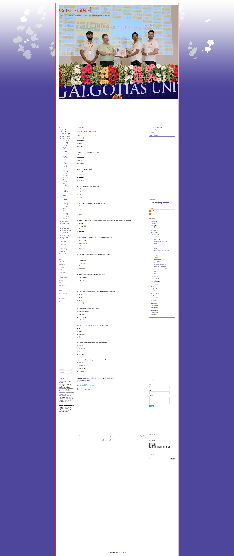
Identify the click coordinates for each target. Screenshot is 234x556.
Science (61, 296)
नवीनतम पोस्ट (81, 436)
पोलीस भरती (61, 262)
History (60, 282)
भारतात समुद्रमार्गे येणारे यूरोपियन (65, 204)
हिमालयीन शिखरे (65, 180)
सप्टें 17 (65, 145)
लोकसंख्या (61, 404)
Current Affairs (62, 272)
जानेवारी (154, 300)
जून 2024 (64, 226)
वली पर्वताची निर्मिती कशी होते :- (65, 191)
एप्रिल (154, 293)
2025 (62, 129)
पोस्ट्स (62, 369)
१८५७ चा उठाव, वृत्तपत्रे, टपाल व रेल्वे (159, 203)
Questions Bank (85, 380)
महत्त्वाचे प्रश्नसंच (65, 156)
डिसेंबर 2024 (65, 134)
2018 (62, 253)
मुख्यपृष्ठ (111, 436)
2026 (62, 127)
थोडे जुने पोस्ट (142, 436)
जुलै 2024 (64, 223)
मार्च (154, 295)
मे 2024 (64, 228)
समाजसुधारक (62, 267)
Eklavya (151, 132)
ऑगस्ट (154, 284)
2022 (62, 244)
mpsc (60, 290)
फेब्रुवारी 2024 (65, 235)
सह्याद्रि (64, 160)
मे (153, 291)
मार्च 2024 (64, 233)
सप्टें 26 (65, 140)
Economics (62, 275)
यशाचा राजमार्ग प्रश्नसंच (65, 172)
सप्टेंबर (154, 232)
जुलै (154, 286)
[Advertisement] (113, 112)
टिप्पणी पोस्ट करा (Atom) (115, 440)
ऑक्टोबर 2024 (65, 136)
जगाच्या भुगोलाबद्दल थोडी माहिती (65, 149)
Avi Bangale (154, 211)
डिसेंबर (154, 228)
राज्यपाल (65, 154)
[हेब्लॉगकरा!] (108, 378)
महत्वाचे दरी (65, 177)
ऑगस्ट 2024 (65, 221)
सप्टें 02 (65, 218)
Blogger (118, 552)
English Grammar (63, 277)
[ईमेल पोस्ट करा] (103, 378)
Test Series (62, 298)
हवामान (64, 208)
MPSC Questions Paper (155, 127)
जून (154, 288)
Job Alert (61, 288)
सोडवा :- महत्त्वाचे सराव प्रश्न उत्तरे (65, 165)
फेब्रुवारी (155, 298)
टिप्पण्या (62, 372)
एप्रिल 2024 (65, 230)
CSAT (60, 269)
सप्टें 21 (65, 143)
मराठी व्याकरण (62, 264)
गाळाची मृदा (65, 175)
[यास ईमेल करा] (106, 378)
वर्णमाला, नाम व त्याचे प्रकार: (65, 197)
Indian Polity (62, 285)
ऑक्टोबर (155, 230)
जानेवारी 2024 (65, 237)
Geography (61, 280)
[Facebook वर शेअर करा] (111, 378)
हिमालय (64, 211)
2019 (62, 251)
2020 (62, 249)
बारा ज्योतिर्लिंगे (65, 185)
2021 (62, 246)
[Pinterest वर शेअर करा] (113, 378)
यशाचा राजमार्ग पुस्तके (154, 130)
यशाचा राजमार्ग (75, 10)
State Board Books (154, 135)
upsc (60, 301)
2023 (62, 242)
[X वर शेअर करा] (110, 378)
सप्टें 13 (65, 214)
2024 (62, 132)
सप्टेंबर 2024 (65, 138)
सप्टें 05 (65, 216)
